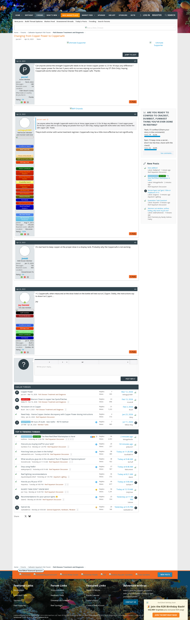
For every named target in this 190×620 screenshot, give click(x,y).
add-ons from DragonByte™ (89, 615)
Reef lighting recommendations (34, 474)
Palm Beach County (26, 91)
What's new (52, 15)
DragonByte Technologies (118, 615)
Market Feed (87, 15)
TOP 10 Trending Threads (27, 432)
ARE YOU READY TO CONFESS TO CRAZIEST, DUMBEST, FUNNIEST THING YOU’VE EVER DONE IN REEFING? (158, 118)
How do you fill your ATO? (31, 481)
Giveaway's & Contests (60, 600)
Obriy (23, 417)
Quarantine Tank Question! (157, 200)
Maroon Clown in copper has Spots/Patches (49, 399)
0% (23, 99)
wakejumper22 (26, 469)
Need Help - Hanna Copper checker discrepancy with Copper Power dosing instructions (57, 414)
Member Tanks (43, 425)
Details (130, 615)
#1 (135, 61)
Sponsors (123, 15)
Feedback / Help (57, 595)
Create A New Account (95, 605)
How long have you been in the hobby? (37, 451)
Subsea (130, 502)
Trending (92, 21)
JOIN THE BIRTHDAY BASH (166, 615)
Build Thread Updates (34, 21)
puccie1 (18, 39)
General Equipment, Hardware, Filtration (61, 510)
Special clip (25, 507)
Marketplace (19, 590)
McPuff (130, 462)
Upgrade (101, 15)
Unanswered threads (65, 21)
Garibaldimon (25, 510)
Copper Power (27, 392)
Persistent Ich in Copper (31, 407)
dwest (131, 477)
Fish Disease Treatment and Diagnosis (52, 394)
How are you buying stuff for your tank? (37, 444)
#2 (135, 114)
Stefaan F (129, 485)
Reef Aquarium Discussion (45, 417)
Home (17, 15)
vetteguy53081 (127, 395)
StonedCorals (26, 462)
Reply (134, 102)
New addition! (153, 168)
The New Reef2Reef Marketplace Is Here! (58, 436)
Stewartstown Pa (27, 272)
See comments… (167, 153)
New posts (19, 21)
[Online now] (25, 302)
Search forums (104, 21)
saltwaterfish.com (27, 454)
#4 (135, 289)
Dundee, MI (29, 347)
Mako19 (24, 402)
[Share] (132, 61)
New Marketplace (70, 15)
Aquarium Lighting (60, 477)
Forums (40, 15)
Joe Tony (24, 492)
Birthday (29, 15)
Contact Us (131, 602)
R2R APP (112, 15)
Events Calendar (93, 595)
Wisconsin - (29, 229)
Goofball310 (128, 454)
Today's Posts (81, 21)
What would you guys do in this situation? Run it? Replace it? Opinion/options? (53, 459)
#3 (135, 242)
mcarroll (130, 402)
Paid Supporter (20, 605)
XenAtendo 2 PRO (20, 617)
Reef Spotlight (56, 605)
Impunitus (24, 484)
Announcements (57, 590)
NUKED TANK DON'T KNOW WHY (35, 489)
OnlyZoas (129, 492)
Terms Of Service (93, 590)
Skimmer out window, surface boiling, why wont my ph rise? (158, 209)
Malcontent (129, 469)
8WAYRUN (44, 617)
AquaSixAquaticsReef (28, 477)
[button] (21, 15)
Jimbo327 (129, 447)
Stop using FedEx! (28, 466)
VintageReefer (128, 439)
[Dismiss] (174, 27)
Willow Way (129, 425)
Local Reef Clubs (20, 595)
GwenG (23, 499)
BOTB (133, 15)
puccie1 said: (41, 119)
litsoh (23, 409)
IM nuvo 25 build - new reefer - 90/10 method (49, 422)
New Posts (153, 163)
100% (24, 231)
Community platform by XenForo (35, 615)
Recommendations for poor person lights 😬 (39, 497)
